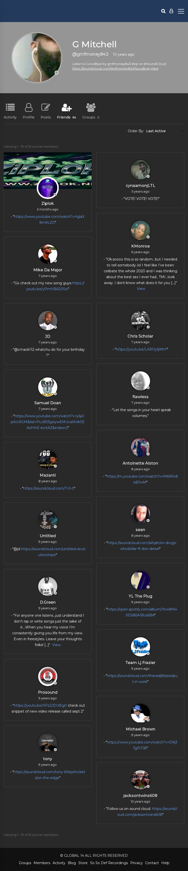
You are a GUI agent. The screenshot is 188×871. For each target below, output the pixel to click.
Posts (46, 117)
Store (83, 863)
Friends (66, 117)
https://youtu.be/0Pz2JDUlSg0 (40, 705)
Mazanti (48, 475)
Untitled (48, 535)
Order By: (136, 131)
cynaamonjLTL (140, 185)
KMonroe (140, 246)
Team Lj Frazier (140, 662)
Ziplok (47, 203)
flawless (140, 396)
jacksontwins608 (140, 795)
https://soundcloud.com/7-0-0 (48, 488)
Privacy (136, 863)
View (154, 68)
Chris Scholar (140, 336)
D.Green (48, 602)
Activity (10, 117)
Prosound (48, 692)
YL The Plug (140, 596)
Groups (90, 117)
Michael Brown (140, 729)
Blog (72, 863)
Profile (29, 117)
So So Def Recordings (109, 863)
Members (42, 863)
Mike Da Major (47, 270)
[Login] (171, 11)
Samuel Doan (47, 403)
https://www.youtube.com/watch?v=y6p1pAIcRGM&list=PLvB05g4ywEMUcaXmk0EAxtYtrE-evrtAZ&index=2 (48, 422)
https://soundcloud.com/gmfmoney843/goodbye (111, 68)
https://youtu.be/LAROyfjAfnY (141, 349)
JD (47, 336)
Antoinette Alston (140, 463)
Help (165, 863)
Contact (152, 863)
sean (140, 529)
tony (47, 758)
